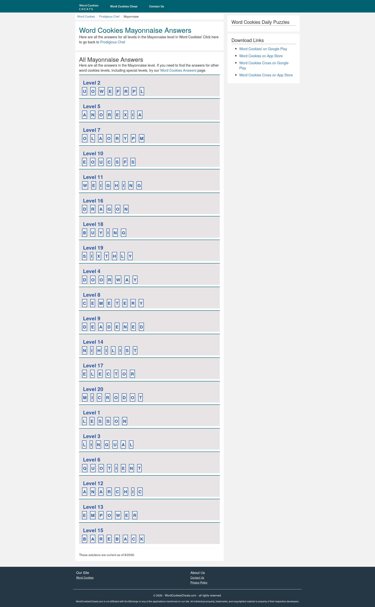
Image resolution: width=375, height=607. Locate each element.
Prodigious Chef (109, 16)
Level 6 (91, 459)
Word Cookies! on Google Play (263, 48)
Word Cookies (86, 16)
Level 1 (91, 412)
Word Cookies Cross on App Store (266, 74)
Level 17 (93, 365)
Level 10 (93, 153)
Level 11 (93, 176)
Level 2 (91, 82)
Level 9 (91, 318)
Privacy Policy (198, 582)
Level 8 (91, 294)
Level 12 (93, 483)
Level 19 (93, 247)
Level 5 (91, 106)
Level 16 (93, 200)
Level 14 (93, 341)
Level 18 (93, 224)
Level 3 (91, 436)
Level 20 (93, 389)
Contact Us (156, 6)
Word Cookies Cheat (124, 6)
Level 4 (91, 271)
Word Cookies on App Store (261, 55)
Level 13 (93, 506)
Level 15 (93, 530)
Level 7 (91, 129)
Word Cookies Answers (178, 70)
